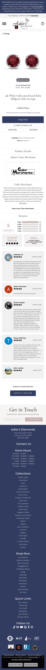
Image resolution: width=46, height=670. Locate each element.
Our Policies (23, 614)
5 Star (19, 222)
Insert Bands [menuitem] (23, 589)
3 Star (19, 226)
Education (23, 611)
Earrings (6, 34)
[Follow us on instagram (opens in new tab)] (32, 627)
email (25, 7)
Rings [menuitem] (23, 572)
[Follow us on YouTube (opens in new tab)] (21, 627)
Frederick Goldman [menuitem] (23, 498)
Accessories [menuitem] (23, 557)
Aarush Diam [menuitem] (23, 477)
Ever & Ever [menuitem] (23, 495)
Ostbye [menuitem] (23, 533)
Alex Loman (18, 368)
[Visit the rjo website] (36, 638)
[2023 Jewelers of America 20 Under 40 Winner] (11, 647)
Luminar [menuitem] (23, 530)
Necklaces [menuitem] (23, 584)
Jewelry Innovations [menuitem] (23, 515)
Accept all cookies (30, 665)
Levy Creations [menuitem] (23, 527)
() (40, 222)
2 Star (19, 229)
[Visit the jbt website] (19, 638)
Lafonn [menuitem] (23, 521)
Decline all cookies (15, 665)
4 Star (19, 224)
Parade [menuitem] (23, 539)
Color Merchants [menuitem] (23, 492)
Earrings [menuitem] (23, 575)
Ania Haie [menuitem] (23, 480)
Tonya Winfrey (20, 338)
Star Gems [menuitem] (23, 544)
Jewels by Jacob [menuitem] (23, 518)
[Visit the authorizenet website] (10, 638)
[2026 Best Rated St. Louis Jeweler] (35, 647)
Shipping (12, 130)
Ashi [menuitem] (23, 483)
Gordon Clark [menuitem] (23, 507)
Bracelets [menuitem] (23, 578)
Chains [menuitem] (23, 587)
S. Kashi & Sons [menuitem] (23, 541)
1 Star (19, 231)
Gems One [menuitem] (23, 501)
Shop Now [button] (34, 15)
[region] (23, 62)
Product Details (23, 151)
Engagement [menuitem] (23, 566)
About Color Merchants (23, 157)
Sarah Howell (19, 303)
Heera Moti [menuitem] (23, 509)
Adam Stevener (20, 286)
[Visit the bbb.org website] (27, 647)
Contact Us (23, 444)
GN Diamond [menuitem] (23, 504)
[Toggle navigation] (4, 23)
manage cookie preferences (21, 659)
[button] (42, 24)
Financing (23, 605)
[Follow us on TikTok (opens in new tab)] (14, 627)
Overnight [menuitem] (23, 536)
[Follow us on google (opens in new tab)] (25, 627)
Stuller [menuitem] (23, 547)
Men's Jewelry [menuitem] (23, 563)
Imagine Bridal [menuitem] (23, 512)
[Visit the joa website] (28, 638)
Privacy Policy (23, 617)
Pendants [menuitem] (23, 581)
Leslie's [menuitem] (23, 524)
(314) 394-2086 (23, 87)
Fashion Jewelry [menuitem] (23, 560)
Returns (34, 130)
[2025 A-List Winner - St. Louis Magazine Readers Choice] (19, 647)
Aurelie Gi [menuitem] (23, 486)
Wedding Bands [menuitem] (23, 569)
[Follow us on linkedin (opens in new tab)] (18, 627)
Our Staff (23, 608)
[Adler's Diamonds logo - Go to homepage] (22, 23)
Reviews (23, 216)
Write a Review (23, 393)
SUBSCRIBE (33, 419)
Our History (23, 602)
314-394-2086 (37, 7)
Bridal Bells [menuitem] (23, 489)
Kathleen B (18, 255)
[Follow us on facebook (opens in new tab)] (28, 627)
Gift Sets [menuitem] (23, 592)
